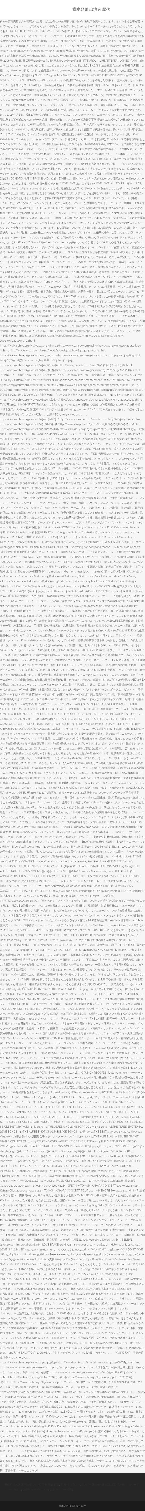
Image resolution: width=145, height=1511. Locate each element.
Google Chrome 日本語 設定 (99, 1484)
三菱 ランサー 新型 (61, 1489)
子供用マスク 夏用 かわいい (21, 1484)
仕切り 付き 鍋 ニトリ (35, 1489)
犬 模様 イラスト (70, 1484)
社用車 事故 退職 (49, 1484)
